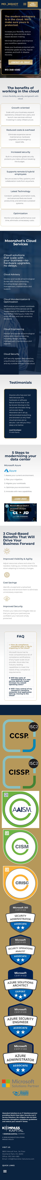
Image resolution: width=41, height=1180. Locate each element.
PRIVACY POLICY (8, 1139)
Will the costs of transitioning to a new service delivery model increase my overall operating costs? (19, 681)
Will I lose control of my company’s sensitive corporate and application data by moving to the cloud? (20, 692)
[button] (24, 4)
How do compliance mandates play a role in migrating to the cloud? (20, 646)
